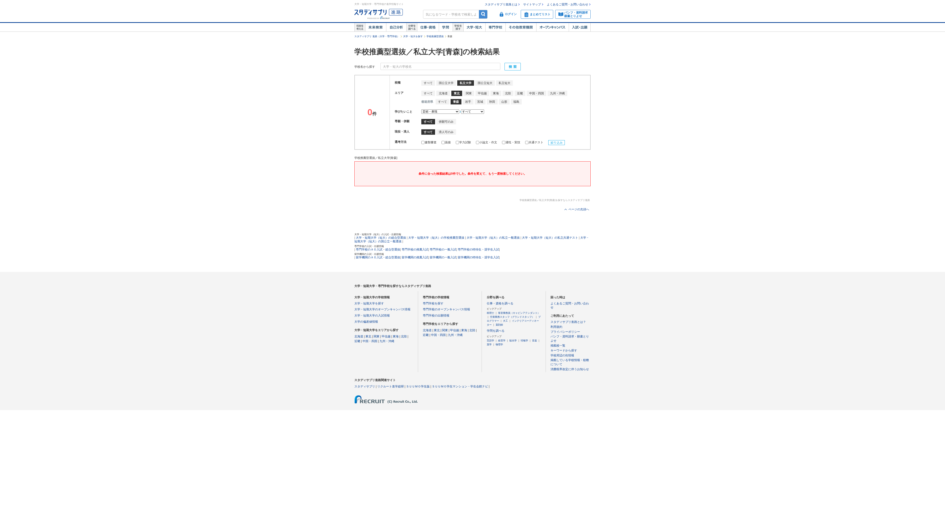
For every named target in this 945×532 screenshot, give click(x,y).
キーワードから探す (564, 350)
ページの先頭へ (578, 209)
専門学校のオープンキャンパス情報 (446, 309)
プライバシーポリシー (565, 331)
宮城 (480, 101)
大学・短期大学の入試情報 (372, 315)
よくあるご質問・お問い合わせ (567, 4)
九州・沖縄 (557, 93)
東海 (496, 93)
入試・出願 (580, 27)
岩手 (468, 101)
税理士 (490, 313)
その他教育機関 (520, 27)
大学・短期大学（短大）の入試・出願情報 (377, 234)
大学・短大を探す (413, 36)
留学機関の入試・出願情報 (369, 254)
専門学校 (495, 27)
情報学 (524, 340)
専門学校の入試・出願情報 (369, 246)
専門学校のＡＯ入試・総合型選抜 (378, 249)
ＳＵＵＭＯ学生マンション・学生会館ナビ (460, 386)
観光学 (513, 340)
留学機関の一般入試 (443, 257)
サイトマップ (532, 4)
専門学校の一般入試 (443, 249)
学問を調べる (495, 330)
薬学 (489, 344)
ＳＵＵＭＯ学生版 (418, 386)
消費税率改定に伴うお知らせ (570, 369)
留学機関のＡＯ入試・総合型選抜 (378, 257)
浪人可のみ (446, 132)
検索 (483, 14)
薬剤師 (499, 324)
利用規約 (556, 327)
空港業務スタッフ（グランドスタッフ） (512, 317)
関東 (469, 93)
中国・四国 (536, 93)
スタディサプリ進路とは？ (568, 322)
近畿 (520, 93)
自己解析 (396, 27)
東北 (368, 336)
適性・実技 (512, 142)
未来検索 (375, 27)
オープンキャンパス (552, 27)
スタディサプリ (364, 386)
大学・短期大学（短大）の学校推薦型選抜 (436, 237)
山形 (504, 101)
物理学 (499, 344)
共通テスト (536, 142)
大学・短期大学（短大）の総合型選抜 (381, 237)
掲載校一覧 (558, 345)
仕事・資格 (428, 27)
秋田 (492, 101)
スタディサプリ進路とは (501, 4)
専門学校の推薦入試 (415, 249)
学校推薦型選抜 (435, 36)
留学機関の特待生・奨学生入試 (478, 257)
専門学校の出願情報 (436, 315)
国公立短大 (485, 83)
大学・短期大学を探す (369, 303)
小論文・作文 (488, 142)
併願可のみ (446, 121)
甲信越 (482, 93)
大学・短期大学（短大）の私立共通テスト (550, 237)
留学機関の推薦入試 (415, 257)
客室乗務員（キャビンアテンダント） (519, 313)
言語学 (490, 340)
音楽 (534, 340)
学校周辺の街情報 (562, 355)
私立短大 (504, 83)
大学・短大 (474, 27)
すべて (428, 83)
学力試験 (465, 142)
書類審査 (431, 142)
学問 (446, 27)
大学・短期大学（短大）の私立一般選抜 (493, 237)
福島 (516, 101)
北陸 (508, 93)
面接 (448, 142)
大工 (505, 320)
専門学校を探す (433, 303)
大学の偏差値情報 (366, 321)
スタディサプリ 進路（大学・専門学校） (376, 36)
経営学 (501, 340)
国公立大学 (446, 83)
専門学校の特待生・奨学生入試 (478, 249)
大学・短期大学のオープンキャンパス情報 (382, 309)
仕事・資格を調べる (500, 303)
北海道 (443, 93)
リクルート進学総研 (390, 386)
